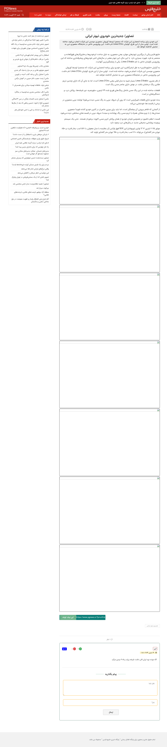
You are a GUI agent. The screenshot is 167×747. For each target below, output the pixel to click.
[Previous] (142, 3)
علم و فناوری (87, 15)
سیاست (135, 15)
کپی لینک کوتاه (68, 617)
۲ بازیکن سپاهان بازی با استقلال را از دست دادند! (31, 134)
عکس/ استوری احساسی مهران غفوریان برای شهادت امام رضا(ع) (30, 49)
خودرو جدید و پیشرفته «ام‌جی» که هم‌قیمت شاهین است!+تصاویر (30, 129)
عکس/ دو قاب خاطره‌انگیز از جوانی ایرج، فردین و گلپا (31, 60)
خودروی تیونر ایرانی (152, 626)
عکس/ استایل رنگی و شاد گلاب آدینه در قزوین (32, 74)
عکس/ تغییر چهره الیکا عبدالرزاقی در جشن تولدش (30, 40)
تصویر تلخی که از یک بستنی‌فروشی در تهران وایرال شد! (30, 178)
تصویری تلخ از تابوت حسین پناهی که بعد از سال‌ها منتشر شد (30, 104)
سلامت (97, 15)
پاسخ (64, 649)
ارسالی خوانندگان (60, 15)
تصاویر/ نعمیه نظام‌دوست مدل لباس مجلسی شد (31, 183)
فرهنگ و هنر (74, 15)
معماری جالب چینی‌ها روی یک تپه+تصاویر (33, 66)
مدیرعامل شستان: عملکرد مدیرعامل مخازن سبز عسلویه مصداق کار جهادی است (32, 152)
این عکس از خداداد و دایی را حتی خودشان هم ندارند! (32, 111)
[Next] (144, 3)
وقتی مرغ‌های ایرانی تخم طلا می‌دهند (35, 168)
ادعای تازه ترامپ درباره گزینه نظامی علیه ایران (124, 2)
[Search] (23, 15)
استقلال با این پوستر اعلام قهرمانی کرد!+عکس (32, 55)
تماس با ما (38, 15)
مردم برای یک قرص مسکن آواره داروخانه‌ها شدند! (30, 164)
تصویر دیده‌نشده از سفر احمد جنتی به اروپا (33, 36)
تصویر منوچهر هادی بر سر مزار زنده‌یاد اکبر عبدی (31, 70)
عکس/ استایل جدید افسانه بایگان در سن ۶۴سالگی (30, 98)
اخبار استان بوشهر (147, 15)
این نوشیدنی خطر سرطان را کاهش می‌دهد (33, 172)
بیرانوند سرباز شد (42, 188)
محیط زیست (116, 15)
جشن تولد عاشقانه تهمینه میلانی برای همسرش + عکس (30, 86)
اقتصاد (126, 15)
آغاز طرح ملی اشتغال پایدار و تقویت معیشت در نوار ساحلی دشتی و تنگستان (30, 200)
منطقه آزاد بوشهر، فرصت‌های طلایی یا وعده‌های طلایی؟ (31, 193)
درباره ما (48, 15)
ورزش (106, 15)
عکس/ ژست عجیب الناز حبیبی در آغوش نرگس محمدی (32, 80)
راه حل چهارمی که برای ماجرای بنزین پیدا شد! (32, 146)
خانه (158, 15)
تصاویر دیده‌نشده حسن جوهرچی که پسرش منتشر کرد (30, 159)
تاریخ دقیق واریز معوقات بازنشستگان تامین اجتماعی (30, 138)
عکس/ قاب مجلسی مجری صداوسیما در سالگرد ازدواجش (31, 93)
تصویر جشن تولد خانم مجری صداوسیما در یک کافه (30, 44)
